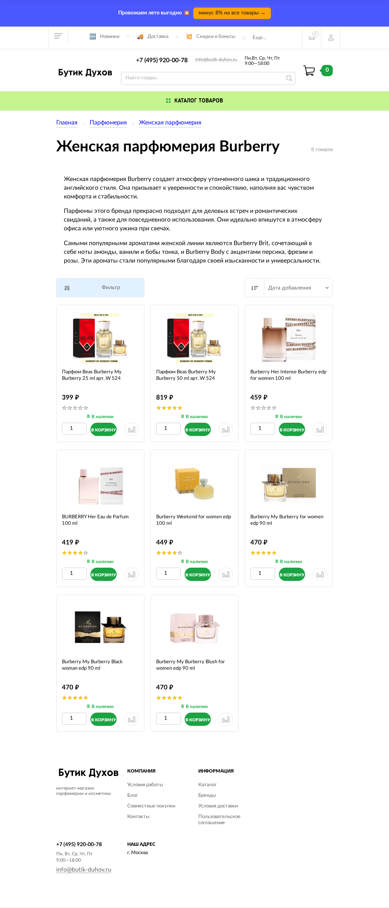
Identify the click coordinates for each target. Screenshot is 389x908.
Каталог (207, 784)
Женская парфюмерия (170, 123)
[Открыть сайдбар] (58, 36)
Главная (66, 123)
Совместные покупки (151, 806)
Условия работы (145, 784)
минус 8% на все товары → (232, 13)
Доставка (157, 36)
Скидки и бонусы (215, 36)
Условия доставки (218, 806)
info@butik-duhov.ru (216, 59)
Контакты (138, 816)
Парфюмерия (108, 123)
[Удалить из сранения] (131, 429)
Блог (132, 795)
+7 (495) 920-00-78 (162, 60)
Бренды (207, 795)
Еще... (259, 37)
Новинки (109, 36)
